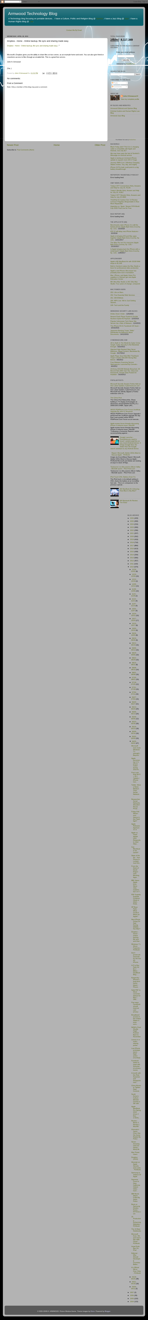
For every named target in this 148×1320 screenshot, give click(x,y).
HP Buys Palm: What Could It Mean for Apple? (135, 911)
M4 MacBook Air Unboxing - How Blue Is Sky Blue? (130, 490)
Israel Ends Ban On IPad (135, 1248)
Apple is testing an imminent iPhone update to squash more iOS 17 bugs (123, 159)
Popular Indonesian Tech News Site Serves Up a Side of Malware (123, 322)
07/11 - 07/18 (134, 688)
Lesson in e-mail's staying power (135, 1042)
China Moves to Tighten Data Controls (136, 1088)
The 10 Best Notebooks (136, 1230)
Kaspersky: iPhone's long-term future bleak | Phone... (135, 982)
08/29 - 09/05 (134, 654)
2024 (132, 524)
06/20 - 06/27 (134, 703)
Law (31, 21)
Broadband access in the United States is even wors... (136, 1019)
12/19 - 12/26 (134, 575)
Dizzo (93, 1311)
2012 (132, 561)
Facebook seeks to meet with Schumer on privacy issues (136, 1065)
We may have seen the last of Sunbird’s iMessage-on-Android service (124, 154)
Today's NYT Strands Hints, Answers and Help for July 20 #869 (125, 196)
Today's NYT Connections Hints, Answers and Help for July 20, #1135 (125, 187)
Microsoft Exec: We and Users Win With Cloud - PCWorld (136, 1238)
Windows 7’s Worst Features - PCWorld (136, 947)
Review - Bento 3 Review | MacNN (135, 1123)
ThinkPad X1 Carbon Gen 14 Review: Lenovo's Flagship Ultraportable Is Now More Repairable (124, 201)
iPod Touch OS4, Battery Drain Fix (123, 477)
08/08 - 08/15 (134, 668)
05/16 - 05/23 (134, 727)
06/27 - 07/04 (134, 698)
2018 (132, 542)
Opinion (99, 18)
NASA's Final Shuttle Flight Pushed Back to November (136, 1032)
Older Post (100, 145)
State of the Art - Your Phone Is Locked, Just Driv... (136, 859)
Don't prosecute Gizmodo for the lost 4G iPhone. (136, 957)
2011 (132, 564)
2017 (132, 545)
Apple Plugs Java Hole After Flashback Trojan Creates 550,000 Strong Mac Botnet (124, 357)
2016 (132, 548)
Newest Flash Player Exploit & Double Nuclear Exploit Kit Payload (124, 317)
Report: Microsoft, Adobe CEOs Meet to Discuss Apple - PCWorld (126, 454)
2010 (132, 567)
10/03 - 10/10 (134, 629)
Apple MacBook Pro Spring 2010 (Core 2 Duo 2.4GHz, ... (136, 1112)
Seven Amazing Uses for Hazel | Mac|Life (135, 1145)
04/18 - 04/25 (134, 1278)
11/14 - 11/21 (134, 600)
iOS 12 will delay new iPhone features (124, 231)
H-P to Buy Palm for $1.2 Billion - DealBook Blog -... (135, 970)
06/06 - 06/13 (134, 713)
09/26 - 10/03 (134, 634)
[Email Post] (43, 73)
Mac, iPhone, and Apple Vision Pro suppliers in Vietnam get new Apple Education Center (123, 277)
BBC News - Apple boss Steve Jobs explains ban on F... (136, 886)
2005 (132, 1298)
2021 (132, 533)
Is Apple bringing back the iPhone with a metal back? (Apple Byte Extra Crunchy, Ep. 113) (125, 251)
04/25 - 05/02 (134, 742)
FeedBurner (130, 64)
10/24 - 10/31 (134, 614)
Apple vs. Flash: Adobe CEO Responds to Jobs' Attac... (135, 838)
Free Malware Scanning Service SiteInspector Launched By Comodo (123, 363)
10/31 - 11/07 (134, 610)
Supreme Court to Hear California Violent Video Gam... (135, 1185)
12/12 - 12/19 (134, 580)
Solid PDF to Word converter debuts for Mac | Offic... (135, 994)
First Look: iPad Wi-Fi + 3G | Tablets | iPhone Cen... (136, 777)
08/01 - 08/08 (134, 673)
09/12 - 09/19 (134, 644)
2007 (132, 1292)
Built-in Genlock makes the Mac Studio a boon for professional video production (125, 267)
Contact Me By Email (74, 30)
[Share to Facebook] (54, 73)
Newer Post (12, 145)
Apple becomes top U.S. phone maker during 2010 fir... (135, 763)
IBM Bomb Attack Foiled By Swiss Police (135, 1197)
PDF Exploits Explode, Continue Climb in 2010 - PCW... (136, 899)
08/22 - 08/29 (134, 659)
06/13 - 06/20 (134, 708)
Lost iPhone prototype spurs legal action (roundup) (135, 1053)
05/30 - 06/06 (134, 718)
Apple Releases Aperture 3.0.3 (135, 827)
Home (57, 145)
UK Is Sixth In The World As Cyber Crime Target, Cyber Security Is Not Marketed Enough (125, 345)
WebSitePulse (132, 139)
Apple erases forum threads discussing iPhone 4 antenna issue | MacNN (124, 424)
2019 (132, 539)
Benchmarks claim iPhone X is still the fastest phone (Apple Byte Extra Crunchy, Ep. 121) (125, 227)
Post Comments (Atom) (25, 150)
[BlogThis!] (49, 73)
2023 (132, 527)
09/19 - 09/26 (134, 639)
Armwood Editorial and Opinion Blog (123, 108)
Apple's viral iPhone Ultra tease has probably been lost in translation (123, 271)
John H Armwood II (130, 96)
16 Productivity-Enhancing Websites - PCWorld (136, 1221)
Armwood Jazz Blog (117, 116)
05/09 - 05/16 (134, 732)
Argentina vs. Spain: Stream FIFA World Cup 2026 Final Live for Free (124, 207)
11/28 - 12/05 (134, 590)
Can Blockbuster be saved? (135, 850)
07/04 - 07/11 (134, 693)
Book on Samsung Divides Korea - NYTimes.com (136, 1209)
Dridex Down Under (117, 314)
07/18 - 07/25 (134, 683)
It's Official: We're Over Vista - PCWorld (136, 1270)
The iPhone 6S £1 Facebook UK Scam (124, 326)
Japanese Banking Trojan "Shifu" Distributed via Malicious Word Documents (122, 332)
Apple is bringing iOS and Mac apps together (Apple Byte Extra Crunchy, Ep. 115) (125, 238)
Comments (117, 87)
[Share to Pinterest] (56, 73)
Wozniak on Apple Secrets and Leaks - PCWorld (136, 1166)
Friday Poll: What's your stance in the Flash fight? (135, 816)
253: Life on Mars (116, 292)
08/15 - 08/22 (134, 663)
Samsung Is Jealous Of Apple (136, 1174)
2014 (132, 555)
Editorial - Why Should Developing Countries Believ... (135, 1258)
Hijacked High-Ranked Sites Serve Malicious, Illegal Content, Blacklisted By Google (125, 351)
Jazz (127, 18)
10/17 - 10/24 (134, 619)
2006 (132, 1295)
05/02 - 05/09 (134, 737)
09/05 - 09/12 (134, 649)
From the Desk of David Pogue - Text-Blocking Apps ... (135, 871)
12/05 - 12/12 (134, 585)
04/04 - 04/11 (134, 1287)
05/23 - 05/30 (134, 722)
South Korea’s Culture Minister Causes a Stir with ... (136, 1098)
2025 (132, 521)
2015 (132, 551)
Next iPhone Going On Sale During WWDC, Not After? (135, 924)
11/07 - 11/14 (134, 605)
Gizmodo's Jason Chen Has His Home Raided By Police (136, 1134)
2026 (132, 518)
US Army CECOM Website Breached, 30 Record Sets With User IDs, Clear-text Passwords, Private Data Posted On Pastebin (125, 372)
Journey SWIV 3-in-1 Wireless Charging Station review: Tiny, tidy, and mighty (124, 163)
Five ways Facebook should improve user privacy (135, 1007)
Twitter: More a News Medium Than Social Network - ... (136, 790)
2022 (132, 530)
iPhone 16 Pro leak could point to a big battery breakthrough (124, 168)
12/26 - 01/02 (134, 570)
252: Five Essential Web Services (122, 295)
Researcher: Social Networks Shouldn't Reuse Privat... (135, 803)
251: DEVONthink (116, 298)
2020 (132, 536)
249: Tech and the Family (119, 305)
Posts (115, 83)
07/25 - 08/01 (134, 678)
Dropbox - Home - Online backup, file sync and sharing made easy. (32, 46)
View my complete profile (130, 99)
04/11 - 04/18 (134, 1283)
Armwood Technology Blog (32, 13)
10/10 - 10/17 (134, 624)
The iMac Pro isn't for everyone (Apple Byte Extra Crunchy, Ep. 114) (124, 243)
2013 (132, 558)
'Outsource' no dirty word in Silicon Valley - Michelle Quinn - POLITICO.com (125, 468)
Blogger (107, 1311)
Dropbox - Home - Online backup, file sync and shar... (136, 936)
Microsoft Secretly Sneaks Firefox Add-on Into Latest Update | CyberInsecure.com (125, 385)
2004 (132, 1301)
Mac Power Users (135, 1153)
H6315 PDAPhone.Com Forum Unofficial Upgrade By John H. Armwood (125, 410)
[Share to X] (52, 73)
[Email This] (47, 73)
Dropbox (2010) (134, 1158)
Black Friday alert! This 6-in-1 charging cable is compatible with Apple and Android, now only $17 (124, 148)
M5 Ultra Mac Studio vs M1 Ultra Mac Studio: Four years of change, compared (125, 283)
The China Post (116, 398)
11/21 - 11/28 (134, 595)
